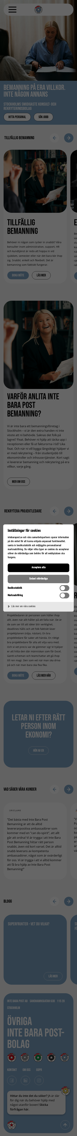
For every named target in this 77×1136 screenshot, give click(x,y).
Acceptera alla (38, 567)
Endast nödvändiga (38, 578)
